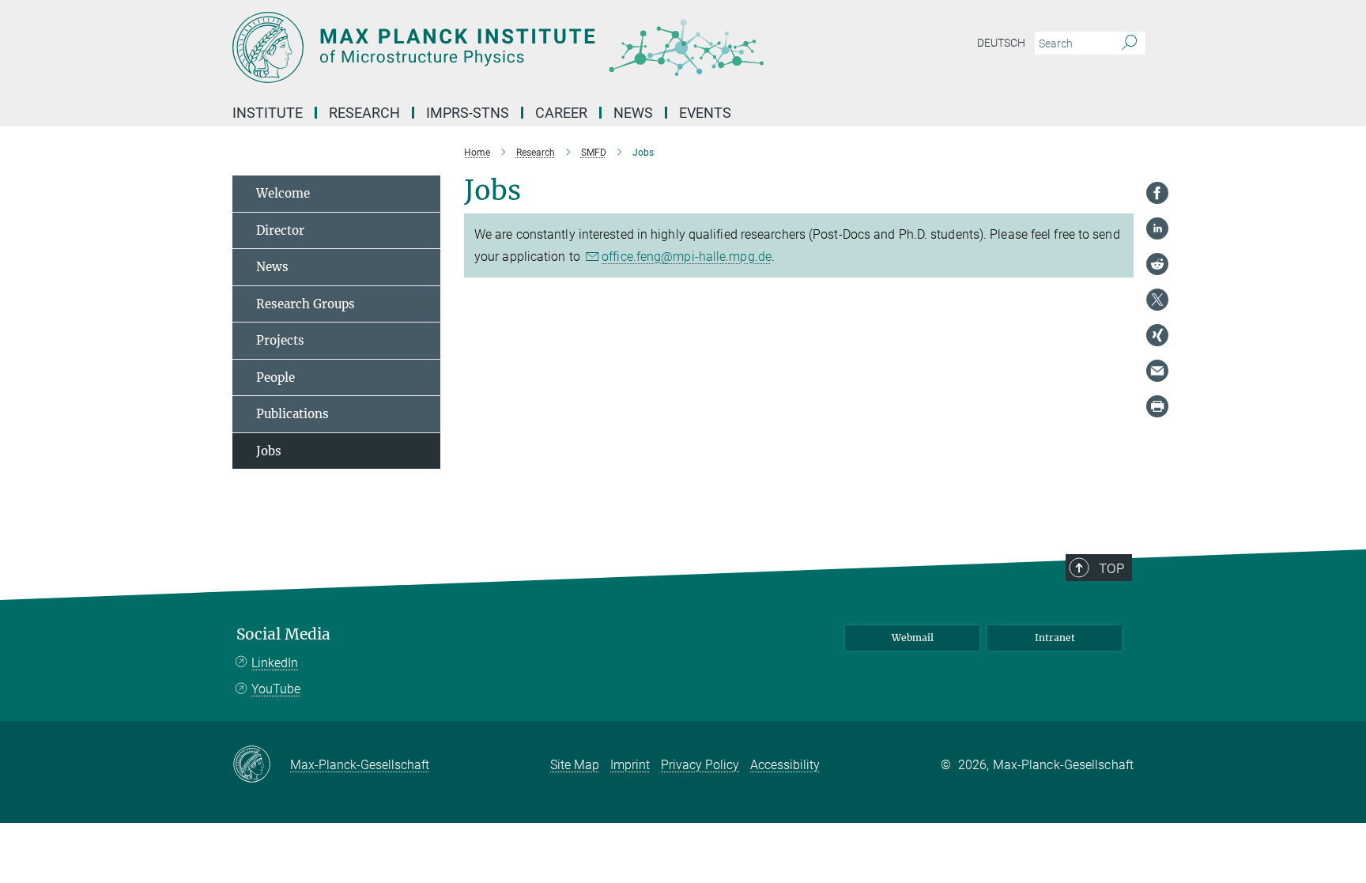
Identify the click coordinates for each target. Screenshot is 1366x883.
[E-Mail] (1157, 371)
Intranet (1055, 637)
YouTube (275, 688)
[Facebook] (1157, 193)
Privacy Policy (700, 764)
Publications (292, 413)
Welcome (283, 193)
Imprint (630, 764)
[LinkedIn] (1157, 228)
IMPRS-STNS (467, 113)
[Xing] (1157, 335)
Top (1111, 568)
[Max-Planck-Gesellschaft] (261, 765)
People (275, 377)
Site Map (574, 764)
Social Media (283, 634)
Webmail (913, 637)
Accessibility (785, 764)
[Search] (1129, 43)
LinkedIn (274, 662)
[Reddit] (1157, 264)
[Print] (1157, 406)
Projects (280, 340)
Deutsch (1001, 42)
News (272, 266)
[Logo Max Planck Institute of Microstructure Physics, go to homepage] (528, 47)
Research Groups (305, 303)
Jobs (268, 450)
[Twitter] (1157, 299)
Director (280, 230)
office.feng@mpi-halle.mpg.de (687, 256)
